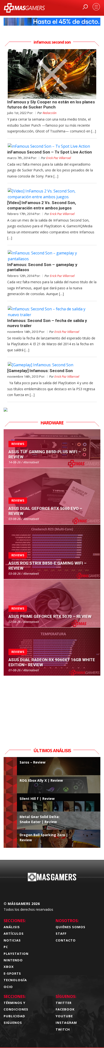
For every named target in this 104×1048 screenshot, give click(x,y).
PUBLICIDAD (14, 1016)
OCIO (8, 987)
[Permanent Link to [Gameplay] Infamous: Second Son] (52, 364)
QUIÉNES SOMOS (70, 927)
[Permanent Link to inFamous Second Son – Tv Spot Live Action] (52, 146)
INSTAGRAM (66, 1022)
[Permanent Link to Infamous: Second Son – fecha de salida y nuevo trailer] (52, 312)
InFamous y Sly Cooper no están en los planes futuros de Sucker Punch (51, 104)
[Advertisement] (52, 706)
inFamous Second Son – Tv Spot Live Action (49, 152)
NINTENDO (13, 960)
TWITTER (64, 1003)
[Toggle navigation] (96, 7)
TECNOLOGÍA (15, 980)
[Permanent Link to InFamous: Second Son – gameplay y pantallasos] (52, 256)
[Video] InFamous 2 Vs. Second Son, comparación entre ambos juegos (41, 205)
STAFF (61, 933)
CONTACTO (66, 940)
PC (6, 947)
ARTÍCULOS (14, 933)
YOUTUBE (64, 1016)
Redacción (49, 113)
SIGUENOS (13, 1022)
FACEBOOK (65, 1009)
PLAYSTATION (16, 953)
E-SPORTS (12, 973)
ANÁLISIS (12, 927)
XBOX (9, 966)
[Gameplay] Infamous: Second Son (40, 370)
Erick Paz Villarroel (58, 158)
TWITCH (63, 1029)
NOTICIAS (12, 940)
